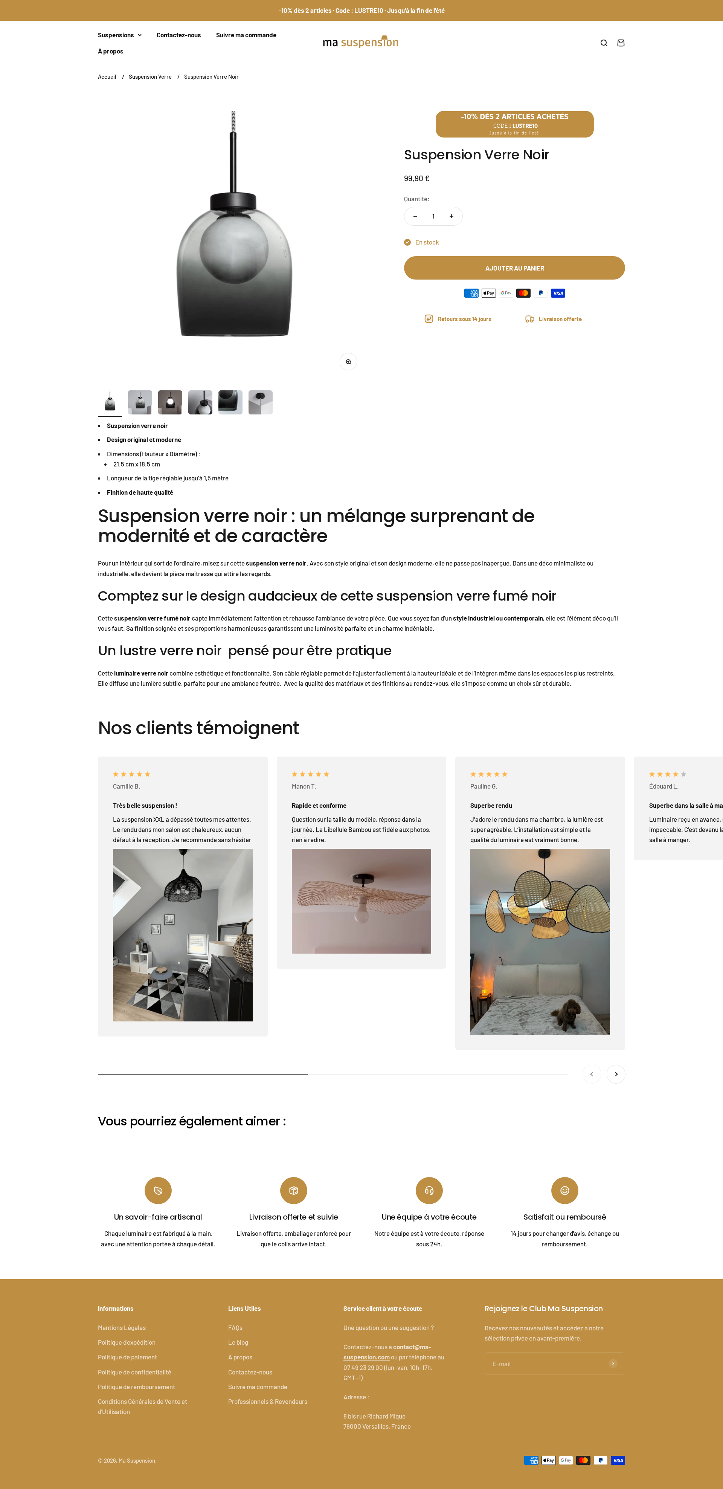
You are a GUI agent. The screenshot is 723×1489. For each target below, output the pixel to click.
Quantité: (417, 198)
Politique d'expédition (127, 1342)
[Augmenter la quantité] (451, 216)
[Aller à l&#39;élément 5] (230, 403)
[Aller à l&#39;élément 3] (170, 403)
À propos (111, 51)
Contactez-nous (179, 34)
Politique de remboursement (136, 1386)
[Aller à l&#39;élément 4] (200, 403)
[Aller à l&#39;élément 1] (110, 403)
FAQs (235, 1327)
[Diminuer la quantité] (415, 216)
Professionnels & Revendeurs (267, 1401)
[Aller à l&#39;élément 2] (140, 403)
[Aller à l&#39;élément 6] (261, 403)
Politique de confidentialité (134, 1372)
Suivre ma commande (246, 34)
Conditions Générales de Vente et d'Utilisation (142, 1406)
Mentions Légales (122, 1327)
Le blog (238, 1342)
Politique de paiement (127, 1357)
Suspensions (116, 34)
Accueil (107, 76)
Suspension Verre (150, 76)
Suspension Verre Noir (211, 76)
